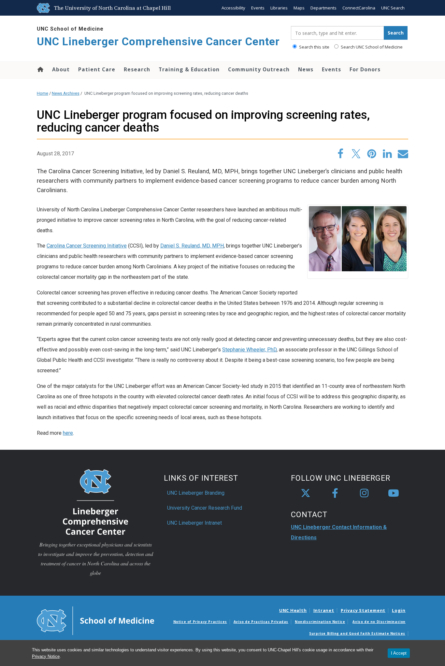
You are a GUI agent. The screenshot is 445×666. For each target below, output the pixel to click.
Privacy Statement (363, 610)
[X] (305, 493)
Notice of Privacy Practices (200, 621)
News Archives (65, 93)
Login (399, 610)
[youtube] (393, 493)
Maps (299, 8)
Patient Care (96, 69)
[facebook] (335, 493)
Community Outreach (259, 69)
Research (137, 69)
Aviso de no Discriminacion (379, 621)
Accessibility (233, 8)
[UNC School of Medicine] (95, 620)
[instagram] (364, 493)
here (68, 433)
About (61, 69)
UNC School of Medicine (70, 29)
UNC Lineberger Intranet (194, 523)
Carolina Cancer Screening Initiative (87, 246)
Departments (323, 8)
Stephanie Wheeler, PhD (249, 350)
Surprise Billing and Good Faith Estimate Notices (357, 633)
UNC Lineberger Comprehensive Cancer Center (158, 41)
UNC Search (393, 8)
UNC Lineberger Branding (195, 493)
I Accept (399, 653)
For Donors (365, 69)
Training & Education (189, 69)
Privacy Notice (46, 656)
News (305, 69)
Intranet (323, 610)
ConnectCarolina (358, 8)
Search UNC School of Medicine (371, 47)
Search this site (313, 47)
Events (258, 8)
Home (40, 69)
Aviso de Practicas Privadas (261, 621)
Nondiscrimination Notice (320, 621)
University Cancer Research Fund (204, 508)
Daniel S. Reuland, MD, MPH (192, 246)
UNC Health (293, 610)
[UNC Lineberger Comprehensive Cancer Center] (95, 502)
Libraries (279, 8)
